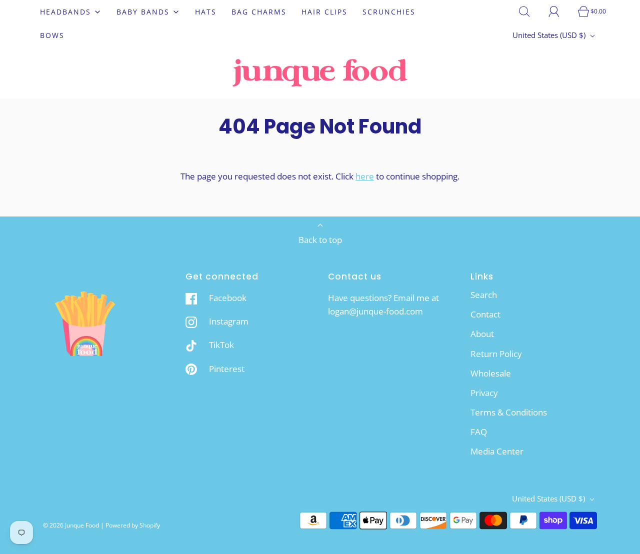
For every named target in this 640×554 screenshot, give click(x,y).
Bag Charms (259, 11)
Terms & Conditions (508, 412)
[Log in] (559, 11)
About (482, 334)
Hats (205, 11)
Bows (52, 35)
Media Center (497, 451)
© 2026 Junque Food (71, 525)
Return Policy (496, 354)
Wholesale (490, 373)
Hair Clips (325, 11)
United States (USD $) (550, 35)
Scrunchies (389, 11)
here (365, 176)
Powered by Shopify (133, 525)
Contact (485, 314)
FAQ (478, 432)
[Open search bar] (530, 11)
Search (483, 294)
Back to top (320, 240)
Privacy (484, 392)
